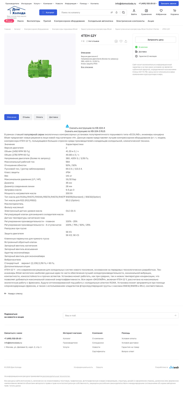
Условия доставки (130, 343)
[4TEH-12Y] (40, 69)
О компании (97, 338)
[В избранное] (121, 41)
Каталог (66, 338)
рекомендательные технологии (56, 376)
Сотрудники (98, 343)
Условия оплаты (129, 338)
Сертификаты (98, 351)
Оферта (99, 367)
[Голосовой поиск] (117, 12)
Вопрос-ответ (128, 351)
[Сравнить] (116, 41)
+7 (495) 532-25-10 (147, 3)
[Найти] (123, 12)
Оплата (39, 117)
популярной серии (34, 134)
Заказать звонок (168, 3)
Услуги (66, 347)
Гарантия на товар (130, 347)
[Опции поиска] (111, 12)
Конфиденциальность (83, 367)
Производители (70, 343)
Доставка (53, 117)
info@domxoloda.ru (125, 3)
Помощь (126, 333)
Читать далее (15, 386)
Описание (11, 117)
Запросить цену (156, 39)
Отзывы (26, 117)
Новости (96, 347)
